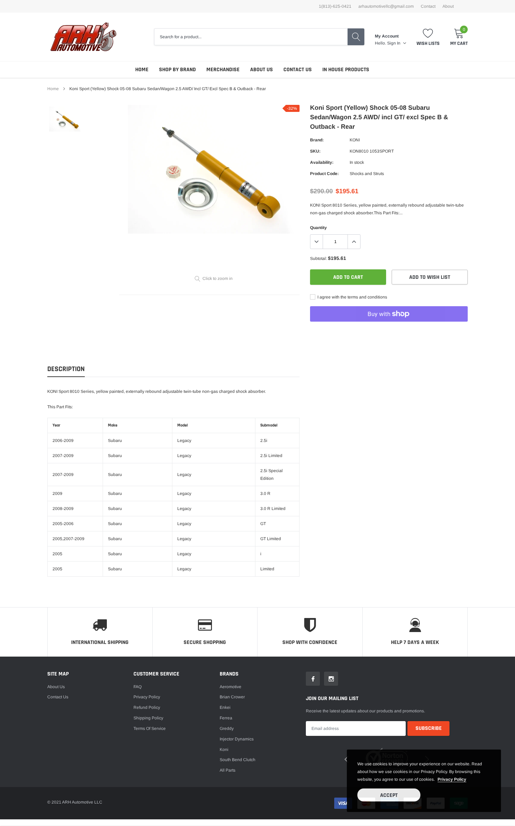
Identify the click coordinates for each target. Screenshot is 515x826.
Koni (224, 749)
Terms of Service (149, 728)
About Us (261, 69)
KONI (355, 139)
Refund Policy (146, 707)
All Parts (227, 770)
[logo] (83, 36)
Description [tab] (66, 369)
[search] (356, 36)
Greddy (227, 728)
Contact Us (297, 69)
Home (142, 69)
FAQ (137, 686)
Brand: (317, 139)
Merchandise (223, 69)
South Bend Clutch (237, 759)
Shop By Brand (177, 69)
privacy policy (452, 779)
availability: (322, 162)
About (448, 6)
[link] (65, 119)
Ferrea (226, 718)
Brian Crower (232, 696)
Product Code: (324, 173)
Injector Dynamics (237, 739)
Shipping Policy (148, 718)
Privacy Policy (146, 696)
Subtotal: (318, 258)
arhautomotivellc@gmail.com (386, 6)
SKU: (315, 151)
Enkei (225, 707)
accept (389, 795)
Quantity (318, 227)
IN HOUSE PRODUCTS (345, 69)
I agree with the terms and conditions (351, 297)
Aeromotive (230, 686)
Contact (428, 6)
